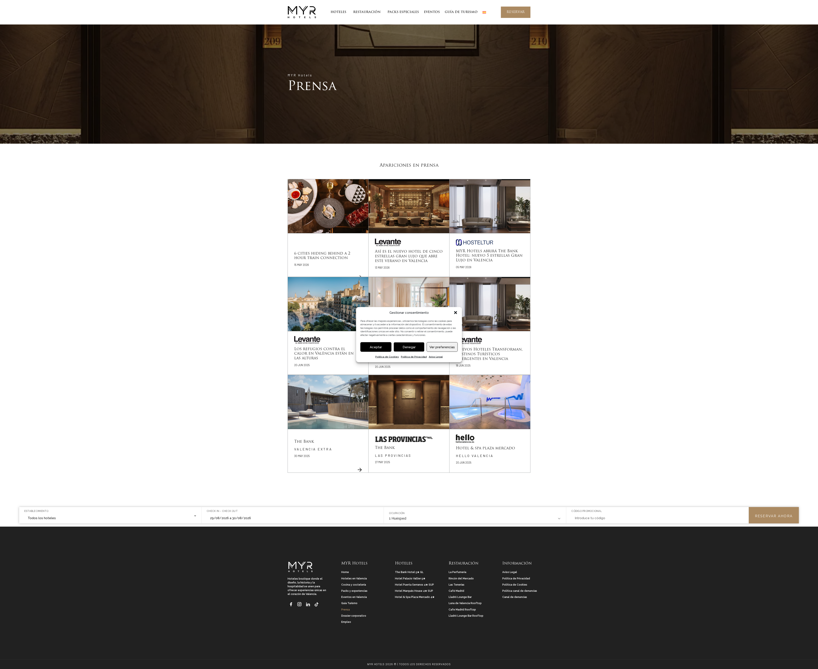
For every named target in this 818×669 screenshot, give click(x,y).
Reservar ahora (774, 516)
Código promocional (586, 511)
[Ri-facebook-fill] (291, 603)
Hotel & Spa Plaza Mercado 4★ (415, 597)
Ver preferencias (442, 347)
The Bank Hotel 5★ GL (409, 572)
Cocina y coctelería (353, 584)
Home (345, 572)
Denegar (409, 347)
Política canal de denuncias (519, 590)
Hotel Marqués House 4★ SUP (414, 590)
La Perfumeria (457, 572)
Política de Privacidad (414, 356)
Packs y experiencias (354, 590)
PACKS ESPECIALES (403, 12)
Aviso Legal (436, 356)
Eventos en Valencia (354, 597)
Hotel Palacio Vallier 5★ (410, 578)
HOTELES (338, 12)
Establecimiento (36, 511)
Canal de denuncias (514, 597)
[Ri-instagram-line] (299, 603)
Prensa (345, 609)
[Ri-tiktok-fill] (316, 603)
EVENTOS (432, 12)
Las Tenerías (456, 584)
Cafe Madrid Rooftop (462, 609)
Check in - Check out (222, 511)
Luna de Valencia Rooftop (465, 603)
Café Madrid (456, 590)
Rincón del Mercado (461, 578)
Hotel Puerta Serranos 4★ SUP (414, 584)
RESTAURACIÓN (366, 12)
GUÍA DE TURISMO (461, 12)
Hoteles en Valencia (354, 578)
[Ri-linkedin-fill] (308, 603)
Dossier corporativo (353, 615)
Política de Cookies (387, 356)
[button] (456, 312)
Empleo (346, 621)
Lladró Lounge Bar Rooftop (466, 615)
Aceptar (376, 347)
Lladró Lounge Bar (460, 597)
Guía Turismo (349, 603)
